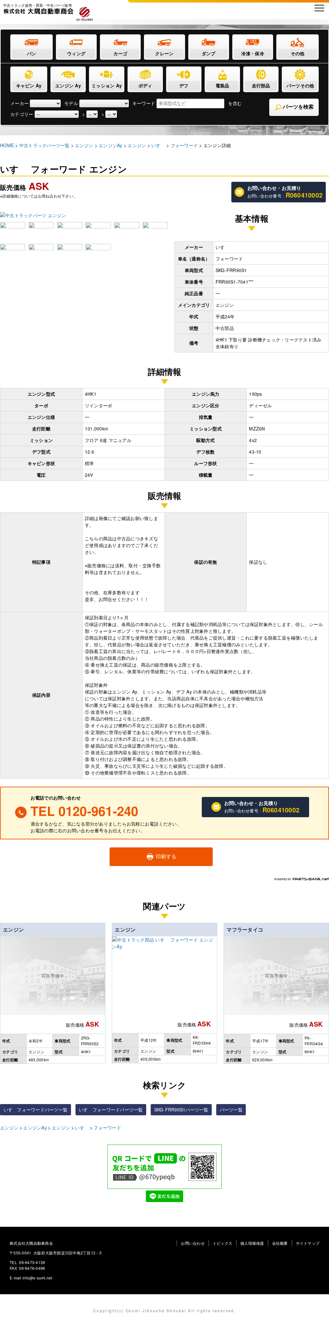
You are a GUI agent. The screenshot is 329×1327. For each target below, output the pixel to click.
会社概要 (280, 1243)
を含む (235, 103)
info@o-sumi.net (37, 1277)
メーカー (19, 103)
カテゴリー (21, 114)
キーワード (143, 103)
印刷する (165, 856)
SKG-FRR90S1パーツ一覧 (181, 1109)
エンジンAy (35, 1127)
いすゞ (82, 1127)
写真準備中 (52, 975)
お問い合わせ (193, 1243)
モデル (71, 103)
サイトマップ (308, 1243)
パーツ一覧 (231, 1109)
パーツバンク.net (301, 879)
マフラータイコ (245, 929)
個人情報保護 (252, 1243)
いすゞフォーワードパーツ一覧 (36, 1109)
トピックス (222, 1243)
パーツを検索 (297, 107)
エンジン (13, 929)
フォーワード (107, 1127)
